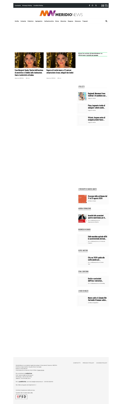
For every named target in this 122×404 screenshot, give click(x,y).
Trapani (85, 21)
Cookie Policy (38, 5)
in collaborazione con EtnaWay (97, 283)
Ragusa (70, 21)
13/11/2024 (53, 78)
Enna (57, 21)
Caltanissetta (49, 21)
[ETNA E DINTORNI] (83, 269)
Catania (23, 21)
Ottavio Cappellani (93, 302)
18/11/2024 (22, 78)
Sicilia (17, 21)
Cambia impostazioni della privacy (25, 390)
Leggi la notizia (92, 98)
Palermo (31, 21)
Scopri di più (40, 370)
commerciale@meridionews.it (34, 381)
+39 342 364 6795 (27, 376)
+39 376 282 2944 (26, 378)
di (88, 201)
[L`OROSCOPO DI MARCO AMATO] (87, 187)
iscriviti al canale (92, 55)
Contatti (18, 5)
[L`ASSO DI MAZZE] (83, 289)
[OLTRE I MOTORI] (83, 248)
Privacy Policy (27, 5)
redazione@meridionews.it (26, 375)
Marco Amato (92, 201)
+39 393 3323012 (48, 381)
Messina (63, 21)
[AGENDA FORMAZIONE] (84, 206)
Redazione (17, 78)
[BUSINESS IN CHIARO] (84, 227)
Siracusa (78, 21)
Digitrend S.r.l (32, 385)
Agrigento (38, 21)
